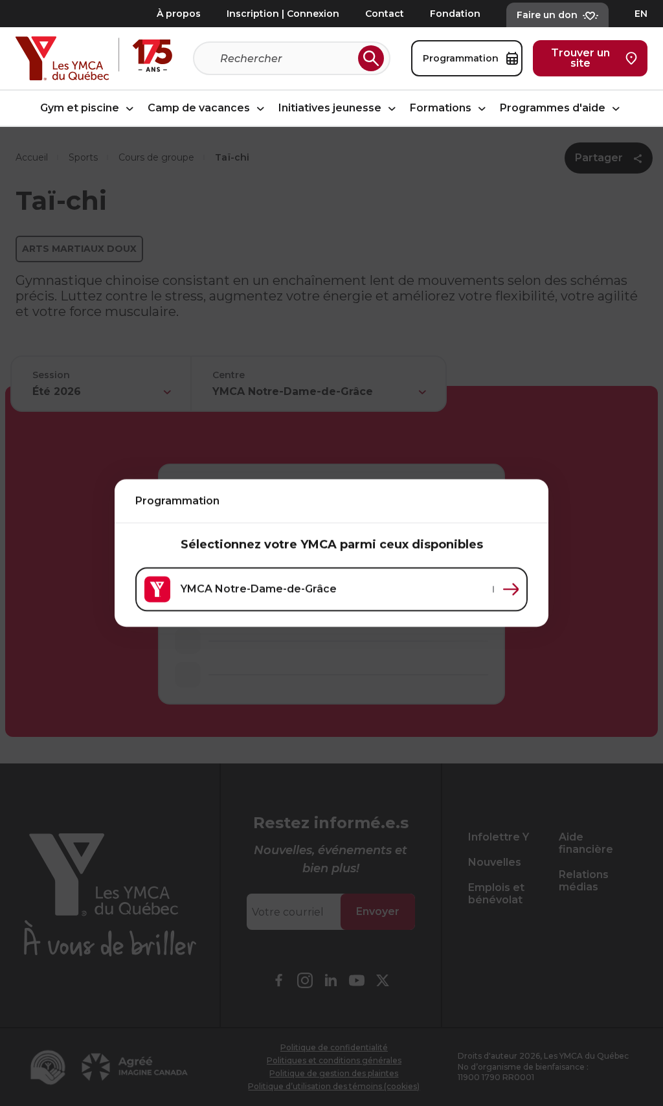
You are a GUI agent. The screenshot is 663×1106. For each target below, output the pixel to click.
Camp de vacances (200, 108)
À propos (179, 13)
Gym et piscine (81, 108)
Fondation (455, 13)
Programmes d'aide (554, 108)
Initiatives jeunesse (331, 108)
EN (641, 13)
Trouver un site (580, 58)
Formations (442, 108)
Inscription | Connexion (283, 13)
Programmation (461, 58)
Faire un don (547, 15)
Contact (384, 13)
